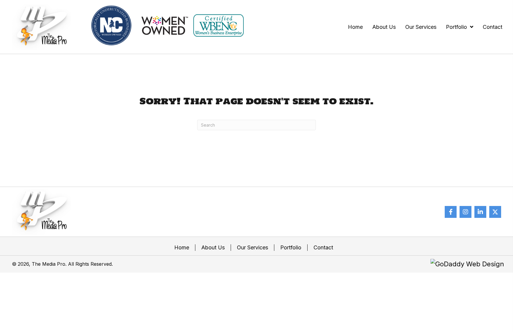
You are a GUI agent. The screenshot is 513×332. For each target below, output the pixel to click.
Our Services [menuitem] (252, 247)
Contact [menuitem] (323, 247)
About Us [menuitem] (213, 247)
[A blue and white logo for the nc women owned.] (111, 25)
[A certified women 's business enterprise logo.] (218, 25)
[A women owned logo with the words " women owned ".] (165, 25)
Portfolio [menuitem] (290, 247)
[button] (451, 212)
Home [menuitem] (181, 247)
